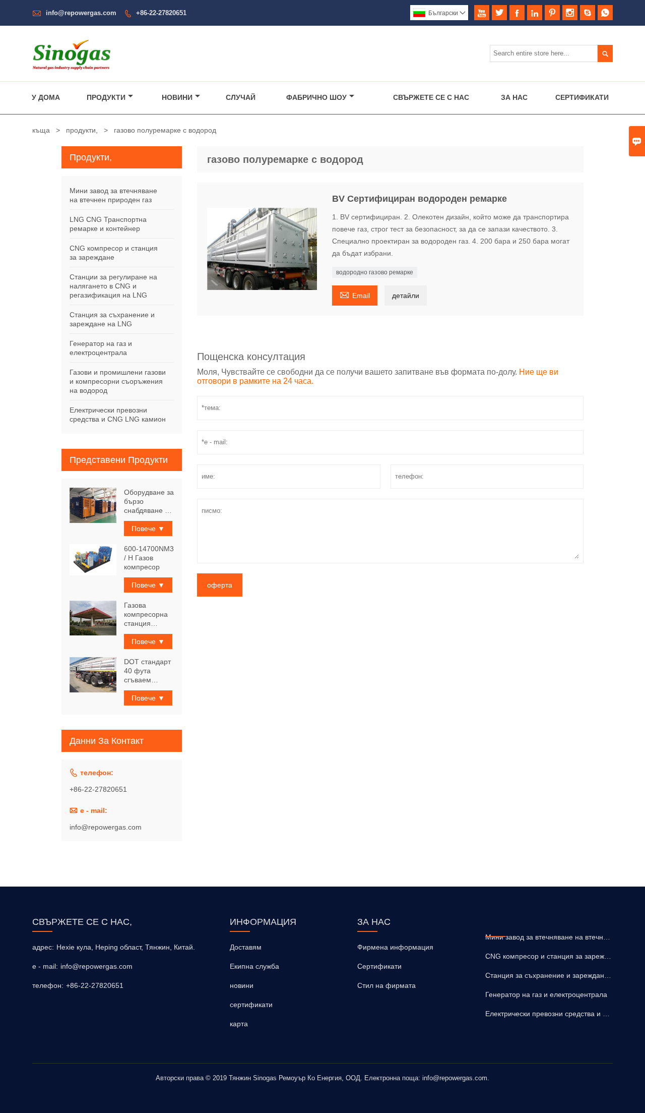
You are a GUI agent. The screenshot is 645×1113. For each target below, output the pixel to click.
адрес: (43, 947)
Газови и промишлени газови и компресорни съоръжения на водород (118, 381)
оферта (219, 585)
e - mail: (45, 966)
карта (239, 1024)
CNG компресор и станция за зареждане (552, 956)
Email (355, 294)
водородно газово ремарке (374, 272)
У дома (46, 97)
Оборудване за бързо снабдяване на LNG (149, 501)
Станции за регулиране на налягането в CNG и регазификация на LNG (113, 286)
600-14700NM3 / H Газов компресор (149, 558)
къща (41, 130)
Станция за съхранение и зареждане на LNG (560, 975)
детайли (405, 295)
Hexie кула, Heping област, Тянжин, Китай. (125, 947)
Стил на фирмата (386, 985)
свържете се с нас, (82, 922)
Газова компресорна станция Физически (146, 614)
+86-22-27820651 (161, 13)
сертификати (251, 1005)
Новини (177, 97)
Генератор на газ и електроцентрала (546, 994)
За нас (514, 97)
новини (241, 985)
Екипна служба (254, 966)
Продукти (106, 97)
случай (240, 97)
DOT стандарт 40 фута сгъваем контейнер (147, 671)
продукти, (82, 130)
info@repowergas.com (81, 13)
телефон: (47, 985)
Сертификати (582, 97)
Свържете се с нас (431, 97)
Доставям (246, 947)
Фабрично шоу (316, 97)
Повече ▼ (148, 528)
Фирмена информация (395, 947)
